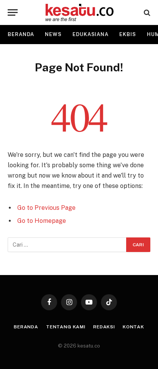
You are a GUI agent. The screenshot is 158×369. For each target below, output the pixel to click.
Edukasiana (90, 34)
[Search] (146, 12)
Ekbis (127, 34)
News (53, 34)
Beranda (21, 34)
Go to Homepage (41, 220)
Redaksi (104, 326)
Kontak (133, 326)
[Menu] (13, 12)
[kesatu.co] (79, 12)
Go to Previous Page (46, 207)
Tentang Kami (66, 326)
